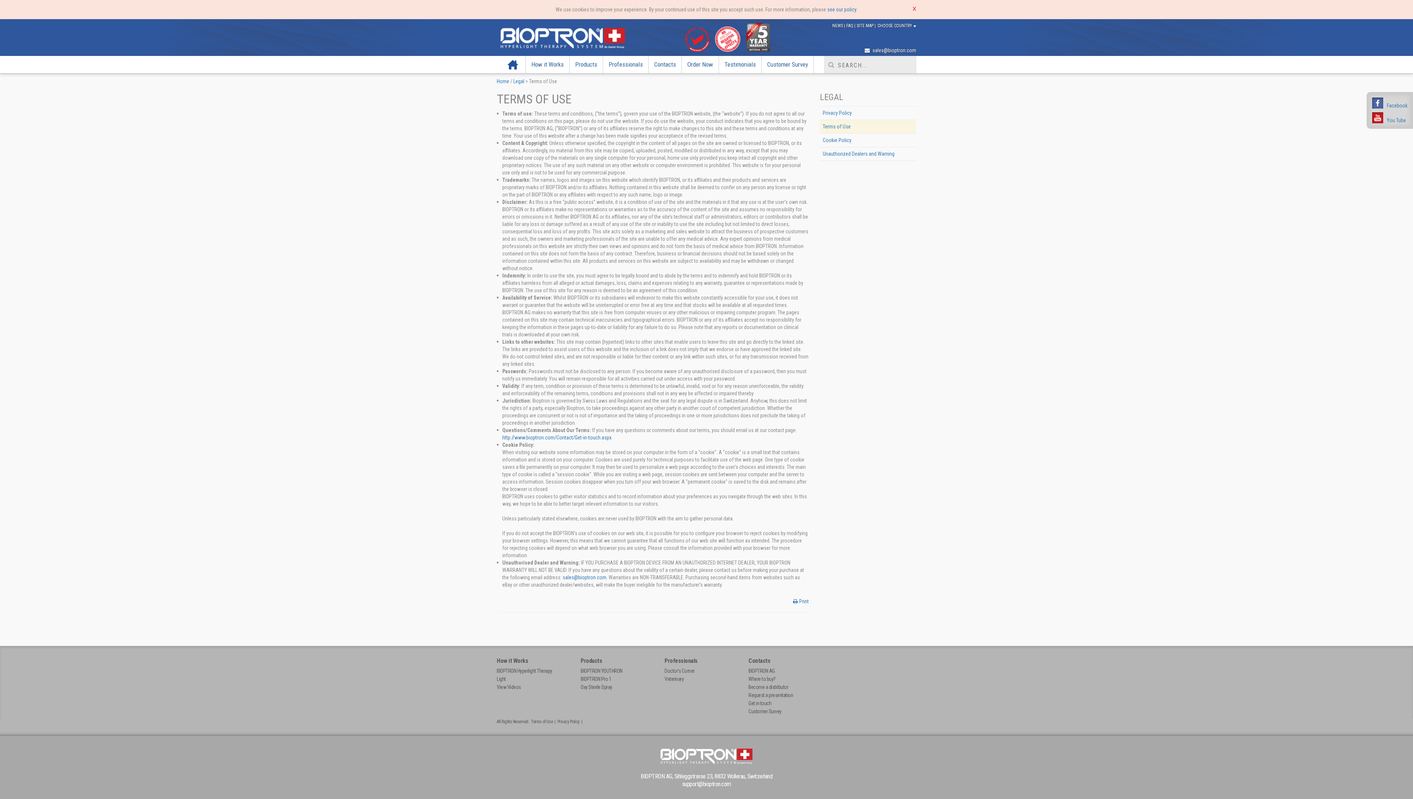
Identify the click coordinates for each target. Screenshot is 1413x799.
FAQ (850, 25)
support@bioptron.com (706, 784)
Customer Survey (787, 64)
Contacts (665, 64)
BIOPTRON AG (761, 671)
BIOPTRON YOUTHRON (602, 671)
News (838, 25)
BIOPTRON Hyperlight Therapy (524, 671)
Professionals (626, 64)
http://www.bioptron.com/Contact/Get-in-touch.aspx (557, 438)
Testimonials (740, 64)
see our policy (841, 10)
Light (501, 679)
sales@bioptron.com (893, 50)
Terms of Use (837, 127)
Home (513, 64)
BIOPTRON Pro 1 (596, 679)
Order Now (700, 64)
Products (586, 64)
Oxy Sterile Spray (596, 687)
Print (804, 601)
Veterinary (674, 679)
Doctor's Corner (680, 671)
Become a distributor (768, 687)
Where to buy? (762, 679)
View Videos (509, 687)
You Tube (1396, 120)
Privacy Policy (837, 113)
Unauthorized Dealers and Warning (859, 154)
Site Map (866, 25)
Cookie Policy (837, 140)
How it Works (547, 64)
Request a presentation (770, 695)
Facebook (1397, 106)
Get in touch (759, 703)
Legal (518, 81)
